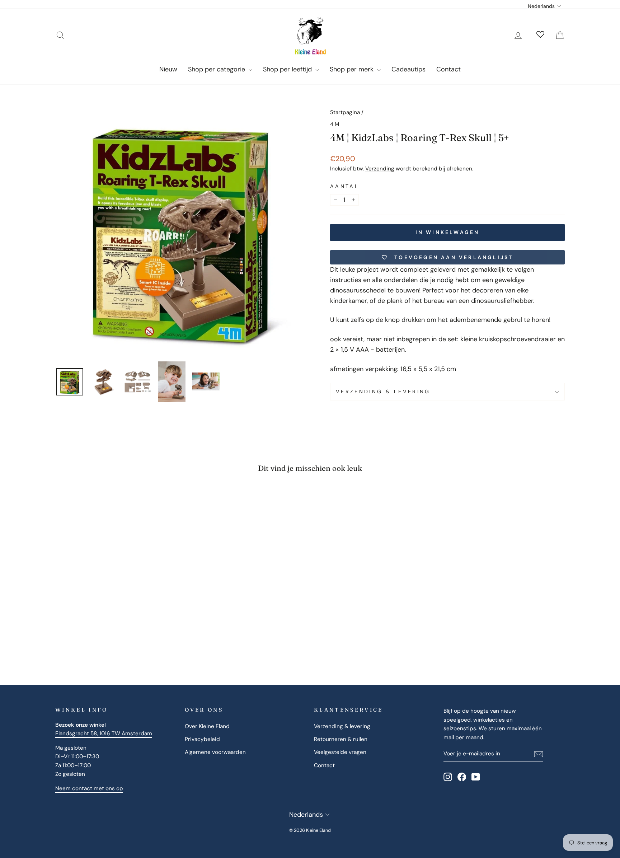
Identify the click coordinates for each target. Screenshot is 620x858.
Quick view (116, 604)
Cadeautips (408, 69)
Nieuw (168, 69)
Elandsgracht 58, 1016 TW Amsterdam (103, 733)
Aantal (344, 186)
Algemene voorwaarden (215, 752)
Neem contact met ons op (89, 788)
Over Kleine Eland (207, 726)
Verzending (379, 168)
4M (335, 124)
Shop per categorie (217, 69)
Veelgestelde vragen (340, 752)
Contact (448, 69)
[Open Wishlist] (540, 35)
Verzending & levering (383, 391)
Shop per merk (352, 69)
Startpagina (345, 112)
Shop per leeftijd (288, 69)
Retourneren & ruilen (340, 739)
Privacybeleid (202, 739)
